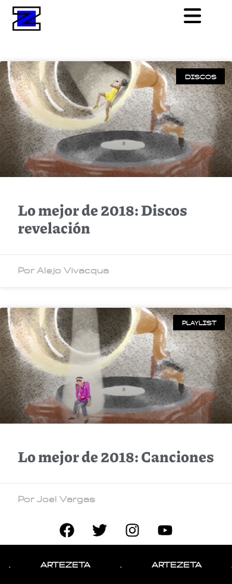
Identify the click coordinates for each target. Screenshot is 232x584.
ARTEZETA (60, 564)
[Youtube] (165, 530)
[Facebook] (67, 530)
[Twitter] (100, 530)
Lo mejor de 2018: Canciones (116, 456)
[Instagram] (133, 530)
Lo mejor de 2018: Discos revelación (102, 218)
